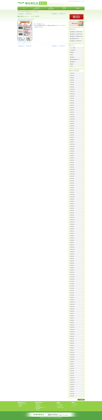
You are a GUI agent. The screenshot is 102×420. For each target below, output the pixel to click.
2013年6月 (72, 393)
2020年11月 (72, 194)
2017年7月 (72, 286)
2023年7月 (72, 128)
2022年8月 (72, 151)
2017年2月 (72, 297)
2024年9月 (72, 96)
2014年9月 (72, 361)
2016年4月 (72, 320)
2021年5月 (72, 183)
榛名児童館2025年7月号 (74, 38)
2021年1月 (72, 192)
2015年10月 (72, 331)
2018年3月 (72, 267)
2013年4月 (72, 395)
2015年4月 (72, 345)
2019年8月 (72, 228)
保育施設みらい (64, 8)
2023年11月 (72, 119)
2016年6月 (72, 315)
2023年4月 (72, 135)
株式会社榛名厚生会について (37, 8)
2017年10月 (72, 279)
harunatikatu (31, 19)
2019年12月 (72, 219)
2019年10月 (72, 224)
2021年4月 (72, 185)
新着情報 (59, 403)
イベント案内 (72, 47)
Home (19, 11)
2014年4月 (72, 370)
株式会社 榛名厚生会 (22, 403)
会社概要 (20, 406)
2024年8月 (72, 98)
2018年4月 (72, 265)
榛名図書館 (38, 408)
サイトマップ (70, 1)
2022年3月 (72, 162)
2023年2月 (72, 139)
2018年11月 (72, 249)
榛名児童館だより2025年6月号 (76, 40)
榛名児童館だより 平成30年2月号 (59, 13)
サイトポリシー (78, 1)
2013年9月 (72, 386)
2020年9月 (72, 199)
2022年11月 (72, 146)
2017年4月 (72, 292)
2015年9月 (72, 334)
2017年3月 (72, 295)
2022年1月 (72, 167)
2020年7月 (72, 203)
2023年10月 (72, 121)
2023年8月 (72, 125)
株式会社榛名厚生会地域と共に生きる (32, 3)
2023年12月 (72, 116)
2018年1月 (72, 272)
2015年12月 (72, 327)
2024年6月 (72, 103)
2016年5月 (72, 318)
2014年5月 (72, 368)
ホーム (24, 8)
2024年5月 (72, 105)
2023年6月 (72, 130)
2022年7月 (72, 153)
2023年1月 (72, 141)
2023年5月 (72, 132)
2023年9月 (72, 123)
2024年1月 (72, 114)
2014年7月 (72, 363)
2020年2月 (72, 215)
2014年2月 (72, 375)
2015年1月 (72, 352)
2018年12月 (72, 247)
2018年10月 (72, 251)
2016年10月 (72, 306)
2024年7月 (72, 100)
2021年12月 (72, 169)
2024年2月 (72, 112)
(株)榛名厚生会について (21, 402)
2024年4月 (72, 107)
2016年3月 (72, 322)
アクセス (37, 409)
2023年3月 (72, 137)
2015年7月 (72, 338)
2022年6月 (72, 155)
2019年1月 (72, 244)
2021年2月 (72, 189)
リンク (83, 1)
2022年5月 (72, 157)
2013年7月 (72, 391)
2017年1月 (72, 299)
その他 (71, 66)
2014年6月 (72, 366)
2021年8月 (72, 178)
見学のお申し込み (60, 407)
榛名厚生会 (72, 52)
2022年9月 (72, 148)
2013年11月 (72, 382)
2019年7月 (72, 231)
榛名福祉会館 (72, 61)
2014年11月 (72, 356)
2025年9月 (72, 75)
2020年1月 (72, 217)
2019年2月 (72, 242)
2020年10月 (72, 196)
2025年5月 (72, 80)
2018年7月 (72, 258)
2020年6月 (72, 205)
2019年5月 (72, 235)
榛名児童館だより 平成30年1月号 (24, 13)
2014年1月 (72, 377)
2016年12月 (72, 302)
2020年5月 (72, 208)
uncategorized (72, 50)
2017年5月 (72, 290)
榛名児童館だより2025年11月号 (76, 31)
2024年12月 (72, 89)
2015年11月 (72, 329)
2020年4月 (72, 210)
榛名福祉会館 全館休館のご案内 (76, 36)
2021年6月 (72, 180)
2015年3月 (72, 347)
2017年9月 (72, 281)
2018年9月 (72, 254)
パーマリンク (28, 42)
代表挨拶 (20, 404)
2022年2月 (72, 164)
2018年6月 (72, 260)
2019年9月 (72, 226)
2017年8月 (72, 283)
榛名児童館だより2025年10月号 (76, 34)
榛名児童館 (72, 57)
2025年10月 (72, 73)
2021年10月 (72, 173)
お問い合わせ (59, 406)
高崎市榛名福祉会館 (51, 8)
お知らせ (23, 11)
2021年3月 (72, 187)
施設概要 (37, 403)
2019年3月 (72, 240)
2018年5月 (72, 263)
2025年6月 (72, 77)
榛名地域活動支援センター (75, 59)
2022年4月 (72, 160)
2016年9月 (72, 308)
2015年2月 (72, 350)
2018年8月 (72, 256)
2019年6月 (72, 233)
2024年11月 (72, 91)
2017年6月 (72, 288)
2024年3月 (72, 109)
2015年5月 (72, 343)
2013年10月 (72, 384)
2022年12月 (72, 144)
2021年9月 (72, 176)
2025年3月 (72, 84)
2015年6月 (72, 340)
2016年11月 (72, 304)
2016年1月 (72, 324)
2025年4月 (72, 82)
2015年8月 (72, 336)
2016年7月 (72, 313)
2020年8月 (72, 201)
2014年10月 (72, 359)
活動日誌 (78, 8)
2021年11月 (72, 171)
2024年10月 (72, 93)
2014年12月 (72, 354)
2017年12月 (72, 274)
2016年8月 (72, 311)
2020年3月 (72, 212)
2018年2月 (72, 270)
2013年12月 (72, 379)
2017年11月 (72, 276)
